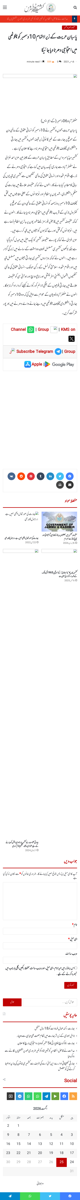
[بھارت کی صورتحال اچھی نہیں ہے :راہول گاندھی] (20, 523)
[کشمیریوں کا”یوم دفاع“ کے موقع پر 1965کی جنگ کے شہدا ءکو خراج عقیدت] (59, 559)
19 (51, 1153)
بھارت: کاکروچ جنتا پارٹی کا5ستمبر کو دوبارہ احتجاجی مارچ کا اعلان (46, 1043)
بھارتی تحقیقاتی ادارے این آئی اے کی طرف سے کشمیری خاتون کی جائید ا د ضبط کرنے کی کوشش (40, 1066)
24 (72, 1162)
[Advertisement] (40, 418)
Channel (19, 329)
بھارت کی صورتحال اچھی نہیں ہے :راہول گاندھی (21, 538)
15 (18, 1144)
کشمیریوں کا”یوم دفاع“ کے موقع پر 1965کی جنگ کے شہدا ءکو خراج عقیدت (59, 574)
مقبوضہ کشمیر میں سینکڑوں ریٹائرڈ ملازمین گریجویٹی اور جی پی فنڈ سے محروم (59, 537)
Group (43, 329)
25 (61, 1162)
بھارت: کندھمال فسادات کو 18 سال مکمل (55, 1029)
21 (29, 1153)
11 (61, 1144)
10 (72, 1144)
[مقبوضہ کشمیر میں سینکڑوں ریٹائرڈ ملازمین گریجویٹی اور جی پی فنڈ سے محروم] (59, 522)
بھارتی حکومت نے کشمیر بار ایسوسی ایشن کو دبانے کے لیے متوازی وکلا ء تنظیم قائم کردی (22, 844)
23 (8, 1153)
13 (40, 1144)
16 (8, 1144)
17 (72, 1153)
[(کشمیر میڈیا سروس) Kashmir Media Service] (40, 8)
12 (51, 1144)
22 (18, 1153)
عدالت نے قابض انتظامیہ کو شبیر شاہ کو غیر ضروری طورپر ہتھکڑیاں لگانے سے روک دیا (40, 1053)
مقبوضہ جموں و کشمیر (69, 28)
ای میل (72, 939)
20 (40, 1153)
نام (74, 925)
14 (29, 1144)
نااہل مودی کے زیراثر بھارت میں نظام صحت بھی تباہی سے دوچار (46, 1036)
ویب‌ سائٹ (71, 954)
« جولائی (40, 1184)
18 (61, 1153)
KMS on (68, 329)
